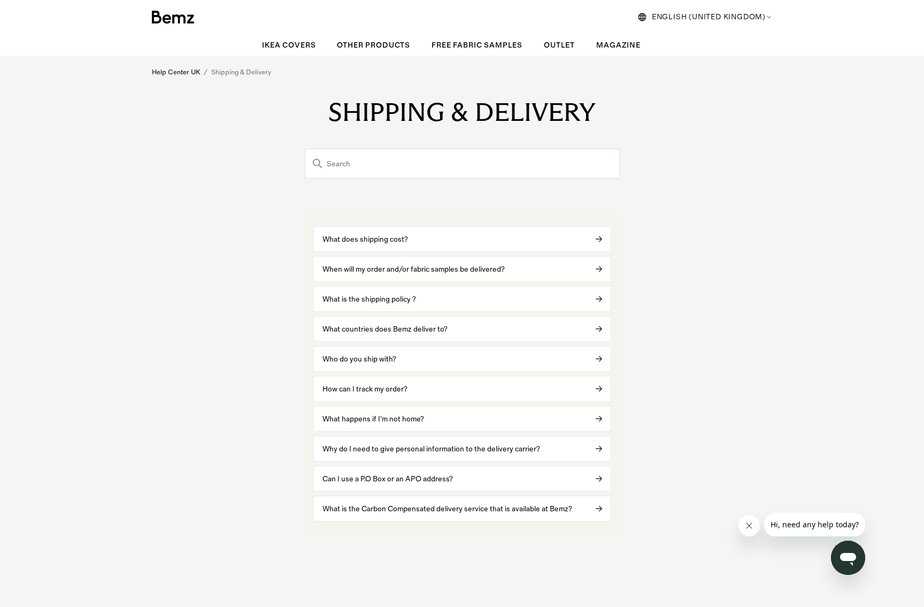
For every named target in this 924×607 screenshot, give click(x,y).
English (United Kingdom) (709, 16)
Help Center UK (176, 72)
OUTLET (559, 45)
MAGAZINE (618, 45)
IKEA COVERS (288, 45)
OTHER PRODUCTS (373, 45)
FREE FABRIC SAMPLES (477, 45)
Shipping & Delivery (241, 72)
